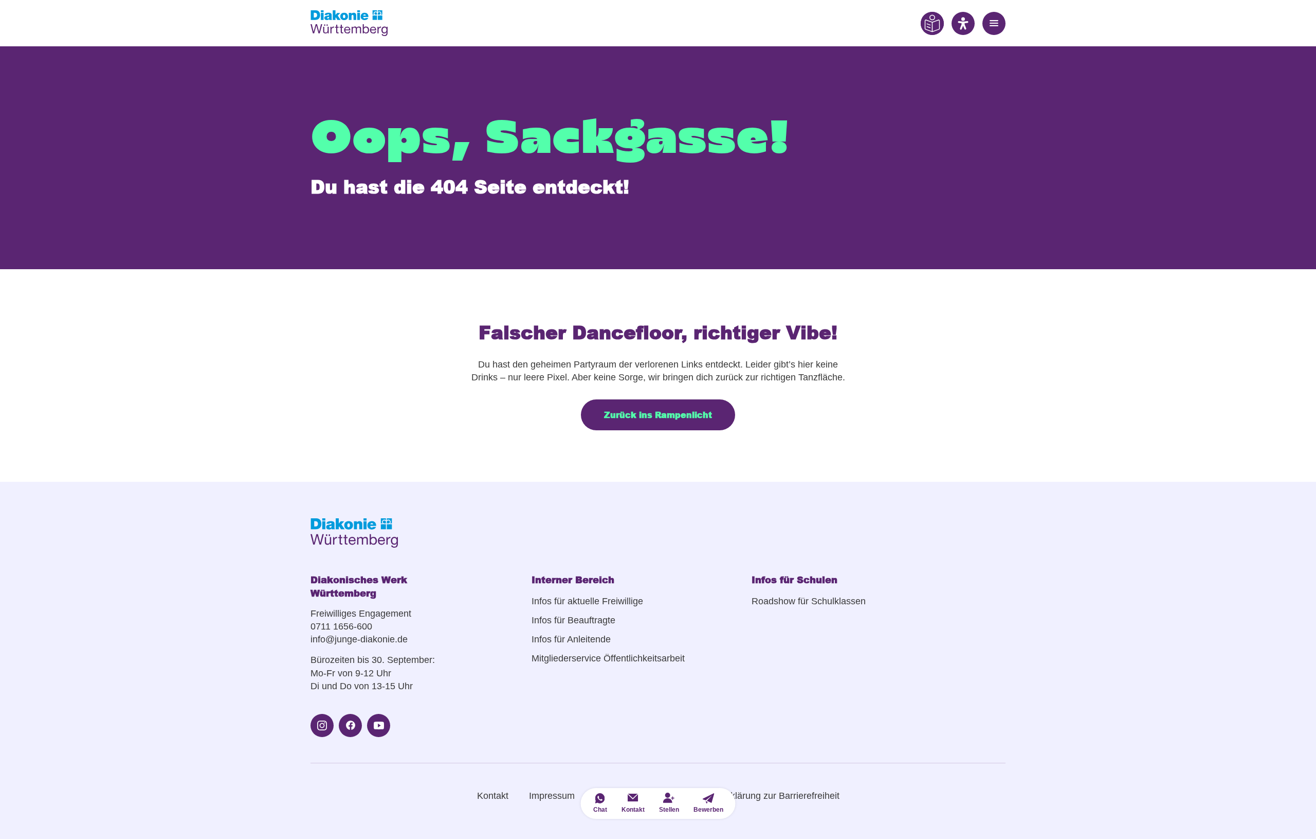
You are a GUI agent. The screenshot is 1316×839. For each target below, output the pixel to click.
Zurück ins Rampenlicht (658, 415)
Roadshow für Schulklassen (809, 601)
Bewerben (708, 809)
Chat (600, 809)
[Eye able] (932, 23)
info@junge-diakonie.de (359, 639)
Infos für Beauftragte (573, 620)
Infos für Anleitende (571, 639)
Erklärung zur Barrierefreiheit (780, 796)
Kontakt (492, 796)
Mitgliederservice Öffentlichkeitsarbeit (608, 658)
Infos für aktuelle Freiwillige (587, 601)
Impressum (552, 796)
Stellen (669, 809)
